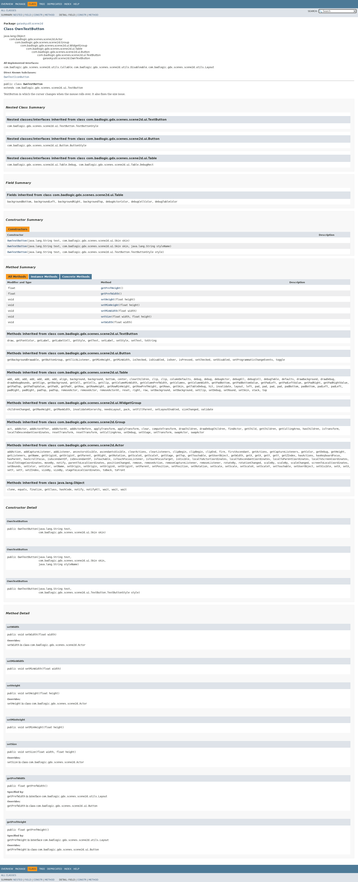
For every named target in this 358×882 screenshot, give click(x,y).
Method (49, 15)
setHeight (107, 299)
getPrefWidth (110, 293)
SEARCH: (313, 11)
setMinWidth (109, 310)
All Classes (8, 10)
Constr (38, 15)
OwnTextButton (17, 240)
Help (76, 4)
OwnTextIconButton (16, 76)
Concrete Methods (76, 276)
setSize (106, 316)
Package (20, 4)
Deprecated (54, 4)
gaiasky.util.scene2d (30, 23)
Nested (17, 15)
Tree (42, 4)
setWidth (107, 322)
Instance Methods (44, 276)
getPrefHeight (110, 288)
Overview (7, 4)
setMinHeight (110, 305)
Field (28, 15)
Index (67, 4)
